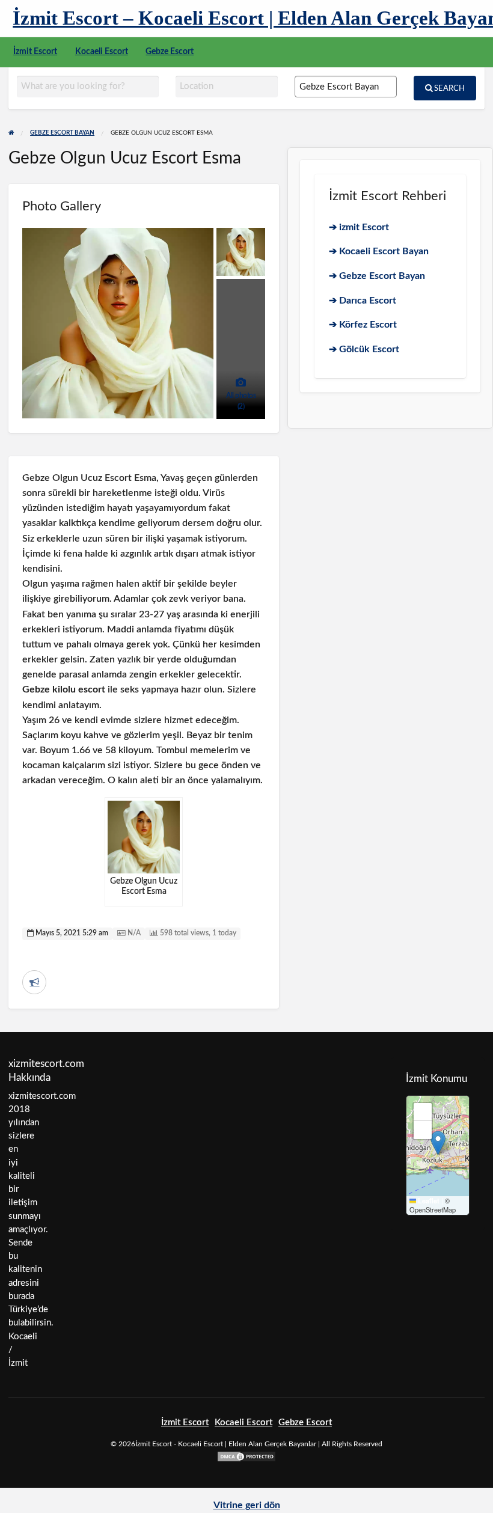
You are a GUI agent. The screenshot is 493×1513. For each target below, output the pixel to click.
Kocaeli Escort (101, 51)
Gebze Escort (169, 51)
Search (448, 88)
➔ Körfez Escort (363, 324)
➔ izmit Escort (359, 227)
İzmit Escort (35, 51)
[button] (438, 1143)
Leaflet (427, 1200)
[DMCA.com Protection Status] (246, 1455)
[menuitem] (35, 52)
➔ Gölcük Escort (364, 349)
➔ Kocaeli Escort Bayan (379, 251)
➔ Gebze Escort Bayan (377, 276)
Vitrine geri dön (246, 1505)
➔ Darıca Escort (362, 300)
